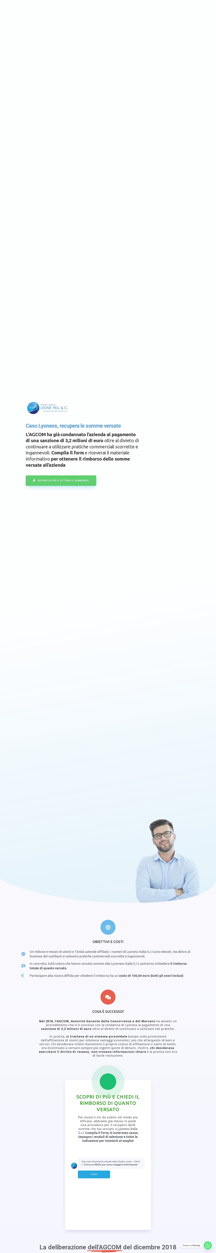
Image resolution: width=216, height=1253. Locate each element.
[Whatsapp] (208, 1245)
